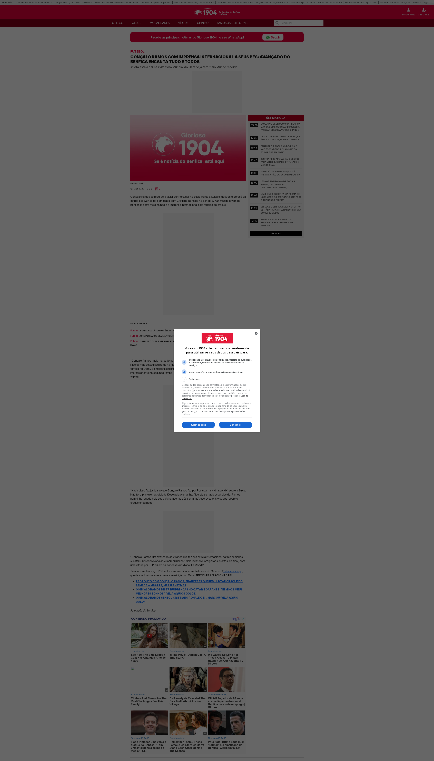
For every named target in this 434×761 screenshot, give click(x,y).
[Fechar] (256, 333)
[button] (217, 379)
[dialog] (217, 380)
